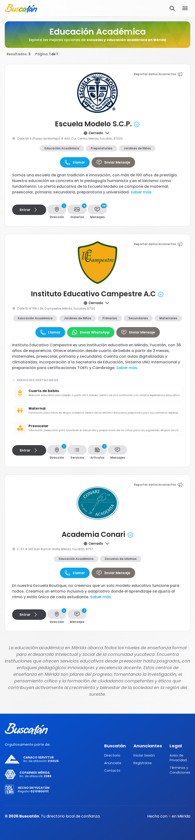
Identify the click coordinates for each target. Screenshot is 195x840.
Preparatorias (101, 148)
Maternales (168, 318)
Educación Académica (61, 148)
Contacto (112, 770)
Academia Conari (94, 534)
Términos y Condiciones (180, 770)
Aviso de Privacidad (178, 757)
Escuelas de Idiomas (120, 559)
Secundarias (138, 318)
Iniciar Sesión (144, 755)
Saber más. (141, 192)
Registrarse (142, 763)
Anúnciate (112, 763)
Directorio (112, 755)
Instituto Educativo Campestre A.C (94, 294)
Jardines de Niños (137, 148)
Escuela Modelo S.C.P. (94, 124)
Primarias (109, 318)
